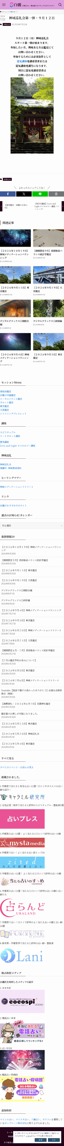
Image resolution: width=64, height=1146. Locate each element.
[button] (8, 194)
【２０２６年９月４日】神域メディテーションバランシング (31, 612)
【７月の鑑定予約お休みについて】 (19, 662)
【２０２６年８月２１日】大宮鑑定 (19, 642)
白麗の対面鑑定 (8, 395)
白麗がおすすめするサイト (13, 505)
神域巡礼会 (5, 464)
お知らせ (6, 24)
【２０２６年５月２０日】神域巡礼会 (20, 735)
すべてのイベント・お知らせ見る (16, 767)
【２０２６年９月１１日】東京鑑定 (19, 572)
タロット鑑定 (6, 402)
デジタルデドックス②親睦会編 (16, 592)
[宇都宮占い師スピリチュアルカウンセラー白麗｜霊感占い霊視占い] (32, 4)
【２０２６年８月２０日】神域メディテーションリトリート (31, 632)
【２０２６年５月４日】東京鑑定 (18, 745)
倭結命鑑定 (5, 391)
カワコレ (46, 1119)
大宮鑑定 (4, 409)
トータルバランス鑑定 (11, 398)
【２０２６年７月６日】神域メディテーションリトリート (30, 682)
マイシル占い (6, 1119)
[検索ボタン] (60, 4)
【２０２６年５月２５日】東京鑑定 (19, 725)
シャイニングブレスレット (13, 413)
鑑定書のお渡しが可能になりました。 (20, 715)
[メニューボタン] (4, 4)
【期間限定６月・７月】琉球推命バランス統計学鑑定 (28, 652)
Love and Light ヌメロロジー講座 (17, 445)
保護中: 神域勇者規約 (10, 468)
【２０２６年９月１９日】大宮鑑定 (19, 581)
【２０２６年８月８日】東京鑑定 (18, 672)
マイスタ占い (22, 1119)
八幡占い (35, 1119)
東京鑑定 (4, 406)
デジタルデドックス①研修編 (15, 602)
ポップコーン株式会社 (15, 1123)
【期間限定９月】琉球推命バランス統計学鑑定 (24, 561)
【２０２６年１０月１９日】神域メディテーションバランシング (31, 550)
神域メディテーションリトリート (16, 486)
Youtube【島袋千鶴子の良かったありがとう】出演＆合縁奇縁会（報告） (31, 693)
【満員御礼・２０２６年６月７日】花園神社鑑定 (25, 705)
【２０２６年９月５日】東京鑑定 (18, 622)
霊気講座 (22, 61)
